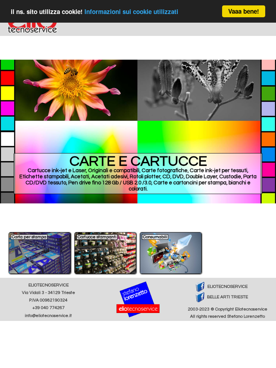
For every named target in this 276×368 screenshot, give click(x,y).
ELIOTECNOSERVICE (227, 286)
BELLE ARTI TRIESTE (227, 297)
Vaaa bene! (243, 11)
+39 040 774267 (48, 307)
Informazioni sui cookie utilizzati (131, 11)
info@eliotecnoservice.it (48, 315)
